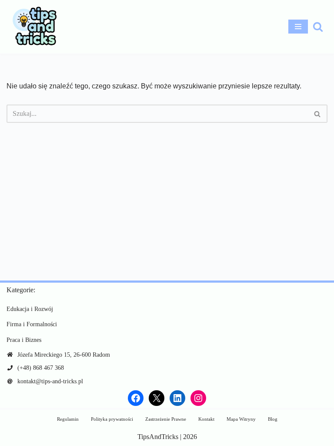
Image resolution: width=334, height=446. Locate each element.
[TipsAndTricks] (33, 26)
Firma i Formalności (32, 324)
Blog (272, 419)
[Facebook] (136, 398)
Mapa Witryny (241, 419)
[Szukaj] (318, 26)
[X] (156, 398)
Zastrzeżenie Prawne (165, 419)
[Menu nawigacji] (298, 26)
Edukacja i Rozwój (30, 309)
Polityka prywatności (112, 419)
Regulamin (68, 419)
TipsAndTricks (157, 436)
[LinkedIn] (177, 398)
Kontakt (206, 419)
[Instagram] (198, 398)
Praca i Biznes (24, 340)
